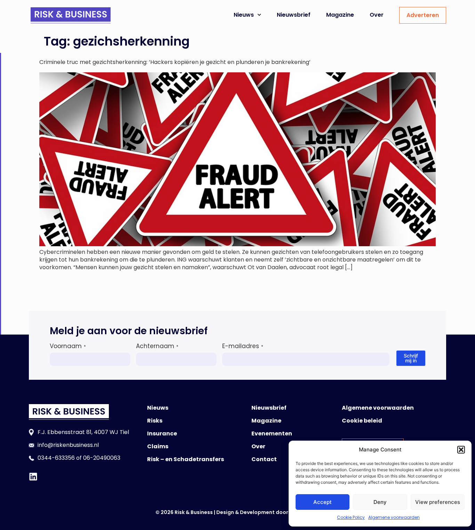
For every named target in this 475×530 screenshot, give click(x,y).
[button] (461, 449)
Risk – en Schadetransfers (185, 459)
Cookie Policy (351, 517)
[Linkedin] (33, 476)
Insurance (162, 433)
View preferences (437, 502)
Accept (322, 502)
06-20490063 (101, 458)
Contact (264, 459)
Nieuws (244, 15)
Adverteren (422, 15)
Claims (157, 446)
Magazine (340, 15)
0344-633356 (56, 458)
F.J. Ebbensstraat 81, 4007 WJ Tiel (83, 432)
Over (377, 15)
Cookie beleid (362, 421)
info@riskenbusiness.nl (68, 445)
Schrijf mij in (411, 358)
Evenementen (271, 433)
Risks (154, 421)
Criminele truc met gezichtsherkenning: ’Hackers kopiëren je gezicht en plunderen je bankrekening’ (175, 62)
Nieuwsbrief (294, 15)
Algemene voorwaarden (394, 517)
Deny (380, 502)
